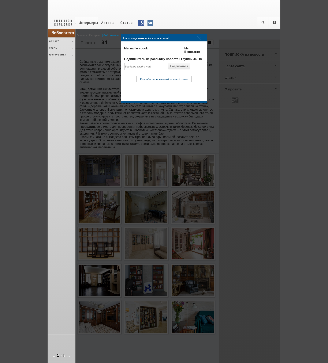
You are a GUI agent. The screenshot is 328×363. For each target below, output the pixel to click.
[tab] (61, 40)
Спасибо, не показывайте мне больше (164, 79)
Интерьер (95, 35)
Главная (82, 35)
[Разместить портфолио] (274, 23)
